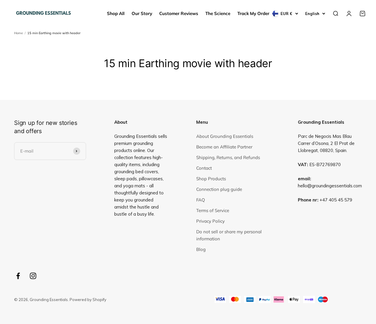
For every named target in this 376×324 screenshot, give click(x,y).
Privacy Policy (210, 221)
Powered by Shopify (88, 299)
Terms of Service (212, 210)
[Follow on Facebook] (18, 276)
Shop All (116, 13)
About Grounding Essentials (224, 136)
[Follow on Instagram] (33, 276)
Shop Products (211, 178)
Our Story (142, 13)
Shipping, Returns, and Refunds (228, 157)
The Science (217, 13)
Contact (204, 168)
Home (18, 33)
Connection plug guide (219, 189)
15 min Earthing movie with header (53, 33)
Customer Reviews (178, 13)
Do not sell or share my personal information (229, 235)
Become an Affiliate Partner (224, 147)
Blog (201, 249)
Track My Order (253, 13)
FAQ (200, 200)
